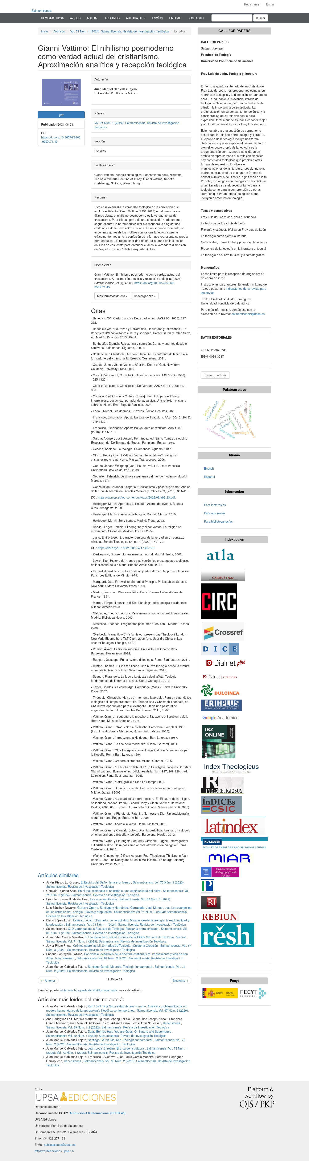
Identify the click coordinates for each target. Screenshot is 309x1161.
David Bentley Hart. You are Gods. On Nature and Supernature (130, 1031)
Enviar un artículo (215, 375)
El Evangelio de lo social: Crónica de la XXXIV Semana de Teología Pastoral (135, 937)
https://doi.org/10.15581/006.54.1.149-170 (126, 548)
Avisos (75, 18)
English (209, 468)
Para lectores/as (215, 505)
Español (209, 477)
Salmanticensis (42, 10)
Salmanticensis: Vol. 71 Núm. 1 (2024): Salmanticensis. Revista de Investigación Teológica (126, 924)
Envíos (157, 18)
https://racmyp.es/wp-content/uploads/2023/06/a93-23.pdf (136, 497)
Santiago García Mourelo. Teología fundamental (120, 966)
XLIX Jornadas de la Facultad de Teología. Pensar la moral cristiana (113, 928)
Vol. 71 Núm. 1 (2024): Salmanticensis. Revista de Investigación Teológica (119, 31)
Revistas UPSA (52, 18)
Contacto (196, 18)
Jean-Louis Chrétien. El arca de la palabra (116, 1048)
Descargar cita (144, 296)
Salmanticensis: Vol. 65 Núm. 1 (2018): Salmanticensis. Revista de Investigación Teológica (117, 930)
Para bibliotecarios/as (218, 521)
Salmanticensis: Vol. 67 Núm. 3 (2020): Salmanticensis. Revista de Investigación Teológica (118, 947)
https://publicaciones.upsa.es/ (54, 1151)
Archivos (112, 18)
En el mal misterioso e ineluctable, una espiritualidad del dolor (119, 891)
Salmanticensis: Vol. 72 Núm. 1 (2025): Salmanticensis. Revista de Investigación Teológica (106, 1036)
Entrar (270, 4)
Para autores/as (214, 513)
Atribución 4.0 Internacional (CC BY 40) (97, 1113)
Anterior (48, 980)
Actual (92, 18)
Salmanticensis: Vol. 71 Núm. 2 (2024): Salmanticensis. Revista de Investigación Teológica (117, 893)
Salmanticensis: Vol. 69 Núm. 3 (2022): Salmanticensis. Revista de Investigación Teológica (108, 901)
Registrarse (251, 4)
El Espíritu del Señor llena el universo (106, 882)
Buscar (260, 18)
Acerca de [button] (135, 18)
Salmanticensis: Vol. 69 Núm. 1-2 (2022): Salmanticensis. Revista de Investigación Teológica (107, 1027)
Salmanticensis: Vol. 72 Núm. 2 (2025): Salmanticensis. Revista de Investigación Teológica (115, 968)
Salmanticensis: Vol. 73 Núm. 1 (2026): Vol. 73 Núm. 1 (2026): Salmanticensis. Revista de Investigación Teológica (117, 1050)
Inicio (44, 31)
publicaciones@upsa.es (59, 1144)
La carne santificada (104, 899)
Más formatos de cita (111, 296)
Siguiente (180, 980)
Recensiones (172, 1023)
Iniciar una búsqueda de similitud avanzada (88, 990)
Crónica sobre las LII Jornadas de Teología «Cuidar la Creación (116, 945)
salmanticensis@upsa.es (248, 314)
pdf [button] (61, 115)
